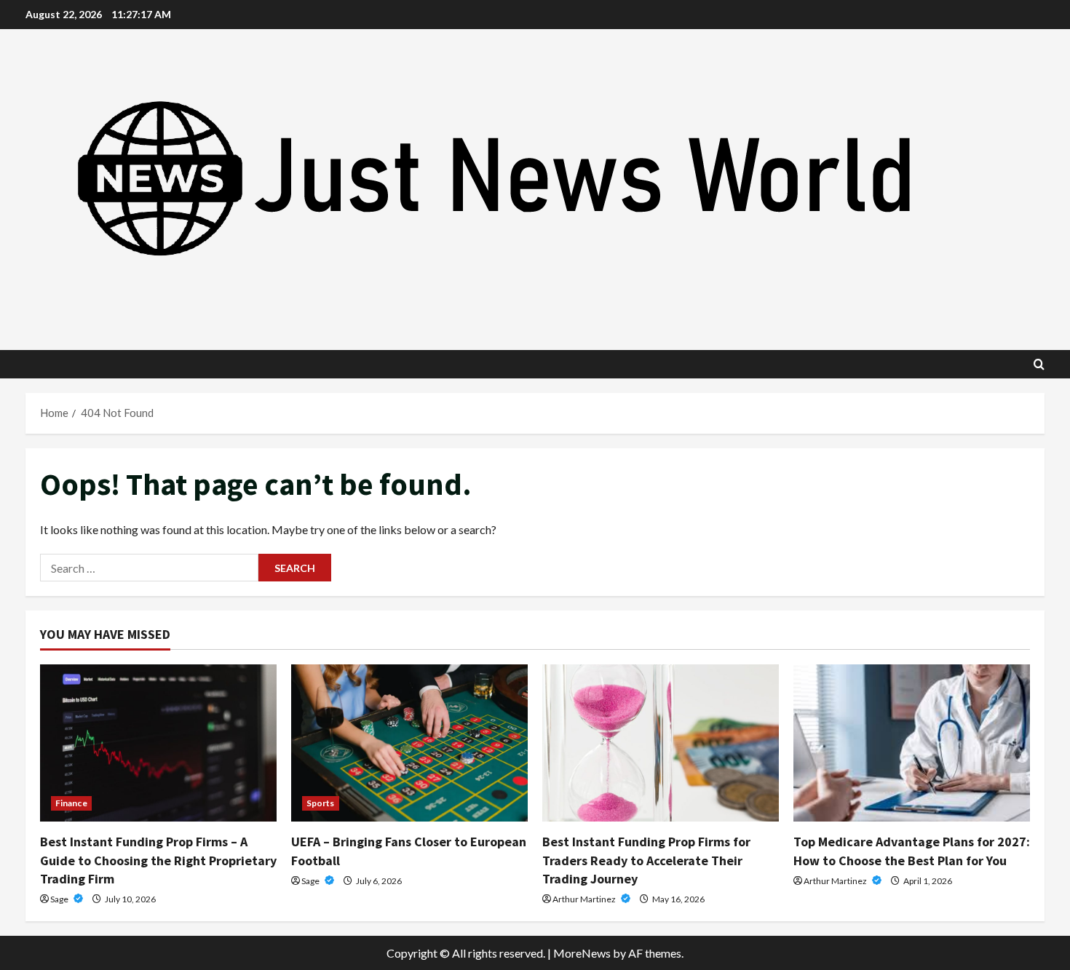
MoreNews (582, 953)
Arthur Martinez (584, 899)
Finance (71, 803)
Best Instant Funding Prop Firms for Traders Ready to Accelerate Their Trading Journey (646, 859)
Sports (320, 803)
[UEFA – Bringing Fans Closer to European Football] (409, 743)
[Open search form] (1039, 364)
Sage (60, 899)
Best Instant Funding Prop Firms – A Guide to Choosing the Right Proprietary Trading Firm (158, 859)
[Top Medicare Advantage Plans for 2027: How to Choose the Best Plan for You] (911, 743)
